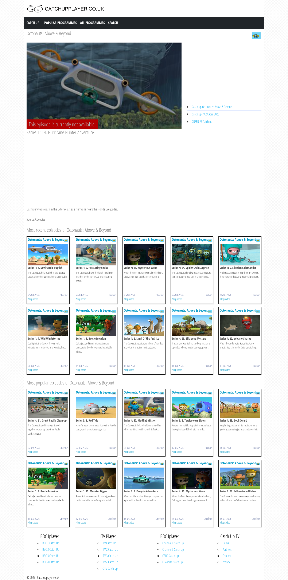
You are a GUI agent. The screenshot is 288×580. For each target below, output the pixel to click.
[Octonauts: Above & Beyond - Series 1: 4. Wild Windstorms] (48, 325)
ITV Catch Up (109, 543)
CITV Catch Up (110, 568)
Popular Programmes (60, 22)
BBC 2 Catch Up (50, 549)
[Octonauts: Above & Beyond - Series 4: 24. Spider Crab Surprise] (192, 254)
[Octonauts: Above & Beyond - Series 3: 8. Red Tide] (96, 407)
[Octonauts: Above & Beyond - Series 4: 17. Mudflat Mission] (144, 407)
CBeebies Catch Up (172, 562)
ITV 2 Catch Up (110, 549)
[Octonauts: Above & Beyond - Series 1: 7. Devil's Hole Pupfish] (48, 254)
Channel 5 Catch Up (173, 549)
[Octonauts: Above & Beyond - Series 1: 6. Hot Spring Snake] (96, 254)
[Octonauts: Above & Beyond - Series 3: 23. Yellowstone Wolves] (240, 478)
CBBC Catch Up (170, 555)
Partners (226, 549)
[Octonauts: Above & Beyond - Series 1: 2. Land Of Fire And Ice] (144, 325)
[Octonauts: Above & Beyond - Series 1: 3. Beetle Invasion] (96, 325)
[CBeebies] (256, 35)
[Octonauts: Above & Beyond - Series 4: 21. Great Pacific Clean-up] (48, 407)
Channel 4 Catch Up (173, 543)
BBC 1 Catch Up (50, 543)
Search (113, 22)
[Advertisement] (104, 167)
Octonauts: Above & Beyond (49, 33)
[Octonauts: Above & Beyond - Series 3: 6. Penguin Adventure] (144, 478)
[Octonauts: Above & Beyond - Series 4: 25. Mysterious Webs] (144, 254)
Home (225, 543)
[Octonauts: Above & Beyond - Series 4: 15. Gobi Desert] (240, 407)
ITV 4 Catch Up (110, 562)
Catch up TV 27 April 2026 (205, 114)
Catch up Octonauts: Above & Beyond (212, 106)
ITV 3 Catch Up (110, 555)
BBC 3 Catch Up (50, 555)
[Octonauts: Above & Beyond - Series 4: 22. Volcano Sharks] (240, 325)
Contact (226, 555)
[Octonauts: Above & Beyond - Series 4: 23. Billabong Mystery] (192, 325)
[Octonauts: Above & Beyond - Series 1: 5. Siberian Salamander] (240, 254)
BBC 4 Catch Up (50, 562)
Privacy (226, 562)
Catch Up (33, 22)
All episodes (33, 299)
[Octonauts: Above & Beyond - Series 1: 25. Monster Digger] (96, 478)
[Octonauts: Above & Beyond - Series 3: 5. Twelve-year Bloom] (192, 407)
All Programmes (92, 22)
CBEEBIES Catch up (202, 121)
